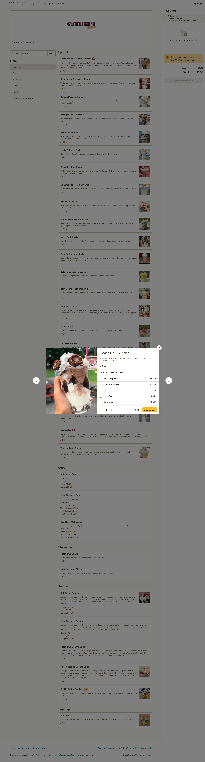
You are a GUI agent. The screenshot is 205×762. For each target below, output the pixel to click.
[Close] (159, 347)
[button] (36, 383)
